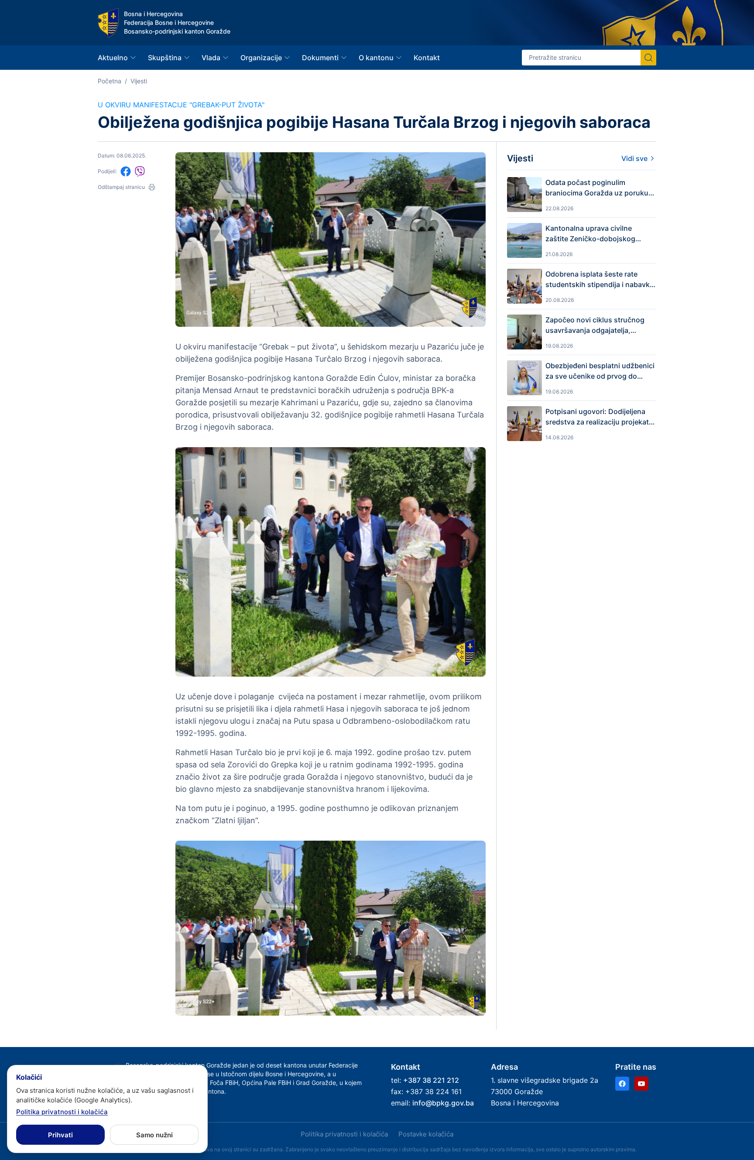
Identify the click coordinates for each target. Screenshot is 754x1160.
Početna (109, 81)
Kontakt (427, 57)
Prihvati (60, 1135)
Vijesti (138, 81)
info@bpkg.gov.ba (443, 1102)
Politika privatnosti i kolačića (344, 1134)
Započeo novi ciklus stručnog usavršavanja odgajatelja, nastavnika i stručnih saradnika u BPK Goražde (600, 325)
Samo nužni (154, 1135)
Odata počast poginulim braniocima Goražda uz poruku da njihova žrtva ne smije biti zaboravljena (596, 188)
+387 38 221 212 (431, 1080)
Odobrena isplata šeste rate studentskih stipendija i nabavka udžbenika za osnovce (599, 280)
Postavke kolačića (425, 1134)
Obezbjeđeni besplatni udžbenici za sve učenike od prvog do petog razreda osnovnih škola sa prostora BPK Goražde (600, 371)
